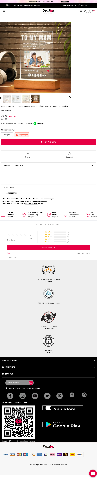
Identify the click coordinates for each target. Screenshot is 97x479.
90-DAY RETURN (31, 204)
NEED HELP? (84, 5)
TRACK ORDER (68, 5)
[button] (4, 11)
